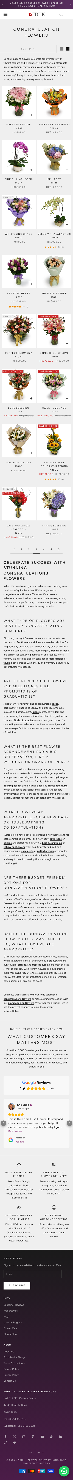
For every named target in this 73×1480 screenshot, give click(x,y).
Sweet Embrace (54, 410)
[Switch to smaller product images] (67, 49)
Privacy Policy (11, 1375)
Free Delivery (11, 1310)
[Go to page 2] (14, 549)
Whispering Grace (19, 236)
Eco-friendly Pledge (14, 1357)
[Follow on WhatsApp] (5, 1442)
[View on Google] (11, 1106)
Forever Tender (18, 126)
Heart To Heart (18, 295)
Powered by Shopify (37, 1463)
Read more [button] (15, 1131)
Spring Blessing (54, 527)
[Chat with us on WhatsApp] (64, 1471)
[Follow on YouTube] (42, 1436)
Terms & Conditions (14, 1363)
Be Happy (54, 181)
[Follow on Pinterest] (33, 1436)
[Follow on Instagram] (24, 1436)
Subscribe (17, 1285)
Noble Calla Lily (19, 464)
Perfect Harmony (18, 355)
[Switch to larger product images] (61, 49)
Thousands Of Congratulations (54, 466)
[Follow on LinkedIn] (60, 1436)
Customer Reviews (14, 1305)
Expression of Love (54, 355)
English (34, 1452)
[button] (3, 1123)
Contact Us (10, 1380)
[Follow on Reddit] (14, 1442)
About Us (9, 1351)
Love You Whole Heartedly (19, 529)
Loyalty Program (13, 1322)
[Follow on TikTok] (51, 1436)
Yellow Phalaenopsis (54, 236)
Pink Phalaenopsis (19, 181)
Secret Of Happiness (54, 126)
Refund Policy (11, 1369)
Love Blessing (18, 410)
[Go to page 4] (59, 549)
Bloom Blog (10, 1334)
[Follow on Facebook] (5, 1436)
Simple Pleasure (54, 295)
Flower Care (10, 1328)
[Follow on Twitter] (14, 1436)
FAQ (6, 1316)
